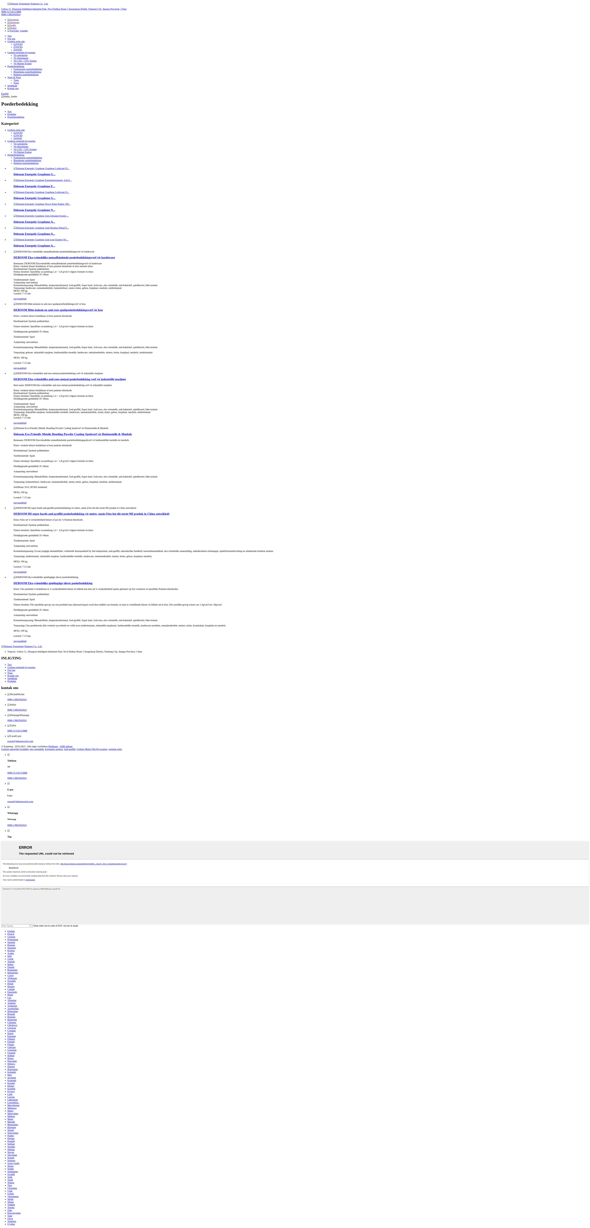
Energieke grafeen (54, 749)
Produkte (11, 114)
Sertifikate (12, 85)
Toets (16, 80)
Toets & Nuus (14, 77)
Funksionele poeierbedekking (28, 69)
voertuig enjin (115, 749)
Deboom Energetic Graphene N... (34, 210)
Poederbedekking (15, 66)
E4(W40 (18, 49)
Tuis (9, 36)
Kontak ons (13, 88)
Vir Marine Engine (23, 63)
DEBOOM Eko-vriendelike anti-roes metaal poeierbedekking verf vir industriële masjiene (70, 379)
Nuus (16, 83)
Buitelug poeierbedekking (26, 74)
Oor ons (11, 38)
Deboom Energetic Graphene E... (34, 186)
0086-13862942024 (10, 14)
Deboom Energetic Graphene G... (34, 174)
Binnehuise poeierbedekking (27, 72)
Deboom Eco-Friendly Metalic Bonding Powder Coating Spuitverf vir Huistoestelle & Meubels (73, 434)
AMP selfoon (66, 746)
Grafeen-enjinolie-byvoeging (21, 52)
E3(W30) (18, 47)
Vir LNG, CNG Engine (25, 61)
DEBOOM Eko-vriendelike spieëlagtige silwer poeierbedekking (53, 583)
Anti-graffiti (69, 749)
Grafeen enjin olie (16, 41)
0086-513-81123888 (11, 11)
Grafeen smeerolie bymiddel (15, 749)
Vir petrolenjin (21, 55)
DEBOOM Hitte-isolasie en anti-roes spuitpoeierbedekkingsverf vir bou (58, 310)
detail (23, 298)
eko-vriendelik (37, 749)
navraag (17, 298)
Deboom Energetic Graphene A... (34, 221)
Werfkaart (53, 746)
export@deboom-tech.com (20, 741)
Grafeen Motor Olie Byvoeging (92, 749)
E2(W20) (18, 44)
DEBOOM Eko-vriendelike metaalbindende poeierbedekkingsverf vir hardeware (64, 257)
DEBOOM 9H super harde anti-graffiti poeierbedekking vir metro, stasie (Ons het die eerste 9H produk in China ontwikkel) (91, 513)
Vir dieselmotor (21, 58)
